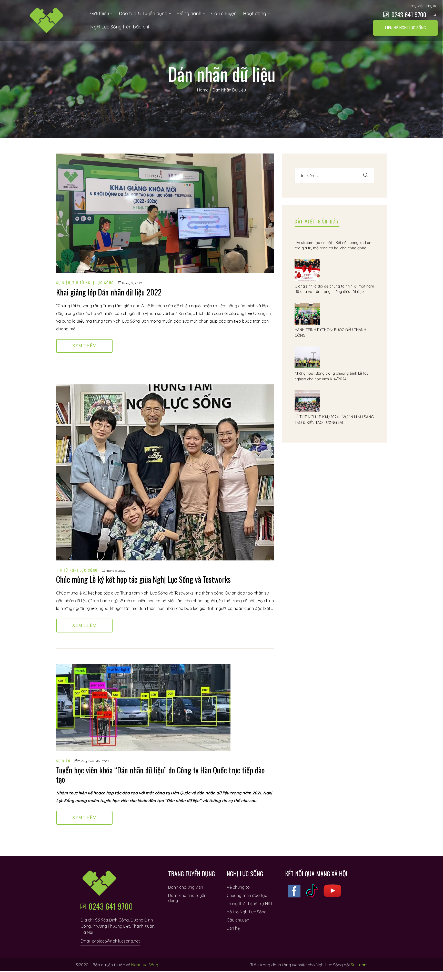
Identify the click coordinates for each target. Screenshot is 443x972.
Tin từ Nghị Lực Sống (93, 282)
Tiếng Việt (416, 6)
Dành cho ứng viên (185, 887)
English (432, 6)
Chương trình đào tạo (247, 895)
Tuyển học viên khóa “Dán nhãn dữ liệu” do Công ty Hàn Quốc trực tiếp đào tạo (160, 774)
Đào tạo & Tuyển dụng (143, 13)
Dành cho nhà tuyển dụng (187, 898)
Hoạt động (254, 13)
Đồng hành (189, 13)
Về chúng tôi (238, 887)
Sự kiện (63, 282)
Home (202, 90)
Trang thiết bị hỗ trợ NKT (250, 903)
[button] (405, 28)
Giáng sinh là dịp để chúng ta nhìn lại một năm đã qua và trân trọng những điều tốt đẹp (334, 289)
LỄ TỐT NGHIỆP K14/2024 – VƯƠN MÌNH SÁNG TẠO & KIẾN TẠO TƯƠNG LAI (334, 420)
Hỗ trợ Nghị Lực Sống (247, 911)
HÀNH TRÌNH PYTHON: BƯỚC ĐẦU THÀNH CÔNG (330, 333)
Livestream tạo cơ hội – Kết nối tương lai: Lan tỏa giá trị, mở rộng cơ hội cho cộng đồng (333, 245)
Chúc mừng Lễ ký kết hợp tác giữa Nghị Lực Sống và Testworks (143, 579)
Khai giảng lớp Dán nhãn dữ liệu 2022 (109, 292)
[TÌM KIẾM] (365, 175)
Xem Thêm (91, 343)
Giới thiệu (99, 13)
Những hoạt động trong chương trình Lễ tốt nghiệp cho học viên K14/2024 (331, 376)
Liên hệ (233, 928)
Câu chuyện (224, 13)
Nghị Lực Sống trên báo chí (119, 27)
